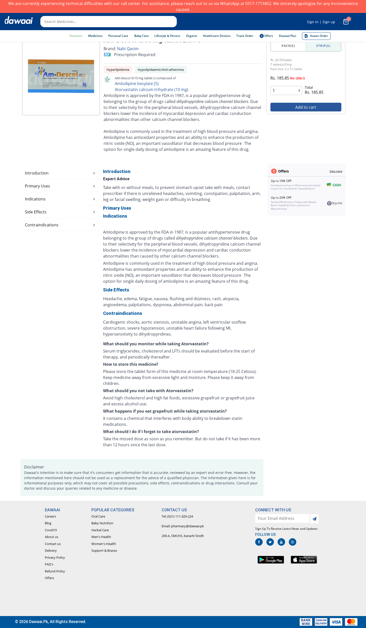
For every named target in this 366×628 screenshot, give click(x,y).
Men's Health (101, 537)
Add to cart (305, 107)
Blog (48, 523)
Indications (35, 199)
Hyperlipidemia (118, 69)
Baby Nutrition (102, 523)
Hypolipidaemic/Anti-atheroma (161, 69)
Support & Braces (104, 550)
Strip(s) (323, 46)
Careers (50, 516)
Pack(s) (288, 46)
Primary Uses (37, 186)
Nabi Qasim (128, 48)
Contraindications (42, 225)
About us (51, 537)
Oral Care (98, 516)
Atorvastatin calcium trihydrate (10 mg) (151, 89)
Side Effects (36, 212)
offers (268, 36)
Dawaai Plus (287, 36)
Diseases (76, 36)
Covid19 (51, 530)
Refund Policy (55, 571)
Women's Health (103, 543)
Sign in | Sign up (321, 21)
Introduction (37, 173)
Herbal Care (100, 530)
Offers (49, 578)
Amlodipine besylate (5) (137, 83)
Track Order (244, 36)
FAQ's (49, 564)
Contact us (53, 543)
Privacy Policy (55, 557)
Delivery (51, 550)
